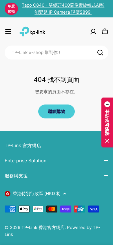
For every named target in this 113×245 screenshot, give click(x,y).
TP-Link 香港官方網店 (43, 227)
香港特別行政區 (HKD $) (37, 193)
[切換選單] (8, 31)
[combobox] (56, 53)
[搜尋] (100, 52)
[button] (107, 122)
